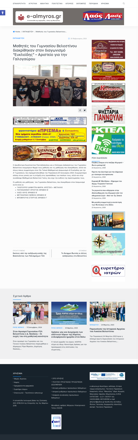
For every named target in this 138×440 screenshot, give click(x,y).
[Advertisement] (50, 217)
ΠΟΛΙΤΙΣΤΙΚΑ (57, 4)
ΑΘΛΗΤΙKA (44, 4)
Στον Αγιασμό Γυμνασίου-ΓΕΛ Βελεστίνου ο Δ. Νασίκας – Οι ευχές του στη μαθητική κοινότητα (30, 334)
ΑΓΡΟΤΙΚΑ (33, 4)
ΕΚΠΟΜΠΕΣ (81, 4)
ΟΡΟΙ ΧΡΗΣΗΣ (58, 378)
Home (17, 32)
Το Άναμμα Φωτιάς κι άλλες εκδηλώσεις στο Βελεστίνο (74, 253)
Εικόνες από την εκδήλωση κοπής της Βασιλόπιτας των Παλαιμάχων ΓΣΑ (30, 253)
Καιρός (16, 382)
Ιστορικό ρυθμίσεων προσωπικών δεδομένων (69, 392)
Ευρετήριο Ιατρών (20, 389)
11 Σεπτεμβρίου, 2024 (34, 327)
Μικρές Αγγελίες (20, 379)
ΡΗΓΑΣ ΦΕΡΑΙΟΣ (18, 327)
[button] (2, 12)
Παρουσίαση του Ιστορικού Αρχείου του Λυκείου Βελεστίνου (107, 330)
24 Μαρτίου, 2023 (107, 325)
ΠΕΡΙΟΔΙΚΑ (93, 4)
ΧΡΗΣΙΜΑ (105, 4)
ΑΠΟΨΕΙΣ (69, 4)
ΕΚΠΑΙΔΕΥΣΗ (28, 32)
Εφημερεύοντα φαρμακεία (24, 386)
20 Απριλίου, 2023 (71, 328)
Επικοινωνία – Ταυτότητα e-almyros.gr (28, 393)
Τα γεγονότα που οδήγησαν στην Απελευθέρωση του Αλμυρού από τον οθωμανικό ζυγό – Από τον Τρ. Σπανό (107, 192)
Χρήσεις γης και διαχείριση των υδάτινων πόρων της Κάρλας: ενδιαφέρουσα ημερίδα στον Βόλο (68, 334)
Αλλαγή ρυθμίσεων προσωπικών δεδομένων (69, 388)
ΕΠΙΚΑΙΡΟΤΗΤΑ (19, 4)
